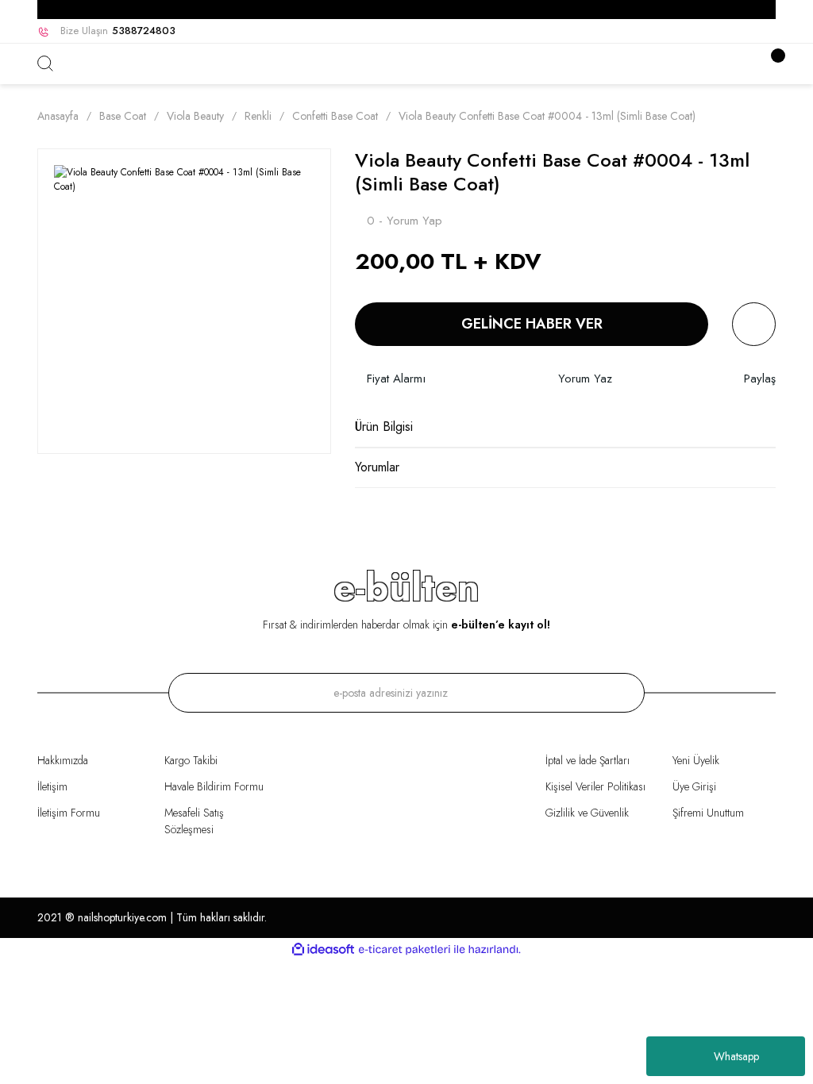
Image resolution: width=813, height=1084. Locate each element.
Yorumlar (377, 467)
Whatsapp (736, 1056)
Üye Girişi (694, 786)
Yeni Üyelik (695, 760)
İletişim (52, 786)
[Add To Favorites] (754, 324)
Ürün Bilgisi (384, 426)
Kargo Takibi (191, 760)
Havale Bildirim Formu (214, 786)
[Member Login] (748, 64)
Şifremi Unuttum (708, 813)
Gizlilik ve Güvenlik (587, 813)
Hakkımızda (62, 760)
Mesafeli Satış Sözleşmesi (194, 821)
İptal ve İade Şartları (587, 760)
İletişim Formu (68, 813)
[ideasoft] (323, 949)
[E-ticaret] (404, 950)
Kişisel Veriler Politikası (595, 786)
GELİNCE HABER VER (532, 323)
